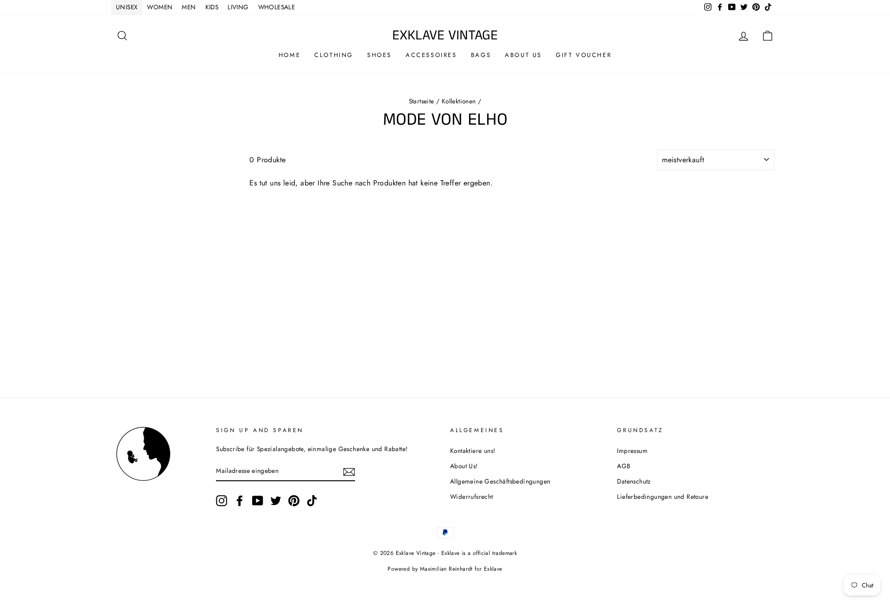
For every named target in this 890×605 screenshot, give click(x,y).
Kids (212, 7)
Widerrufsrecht (471, 496)
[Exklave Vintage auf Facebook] (239, 500)
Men (189, 7)
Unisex (127, 7)
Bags (481, 55)
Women (159, 7)
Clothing (333, 55)
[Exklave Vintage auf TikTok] (312, 500)
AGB (623, 466)
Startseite (421, 101)
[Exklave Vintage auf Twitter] (275, 500)
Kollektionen (459, 101)
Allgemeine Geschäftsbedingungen (500, 481)
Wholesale (276, 7)
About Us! (464, 466)
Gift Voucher (583, 55)
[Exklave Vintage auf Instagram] (221, 500)
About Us (523, 55)
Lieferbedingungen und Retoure (662, 496)
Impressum (632, 450)
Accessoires (431, 55)
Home (289, 55)
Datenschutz (633, 481)
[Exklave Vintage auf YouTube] (257, 500)
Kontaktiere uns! (472, 450)
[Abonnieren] (349, 471)
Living (238, 7)
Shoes (379, 55)
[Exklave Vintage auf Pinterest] (293, 500)
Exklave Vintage (445, 35)
